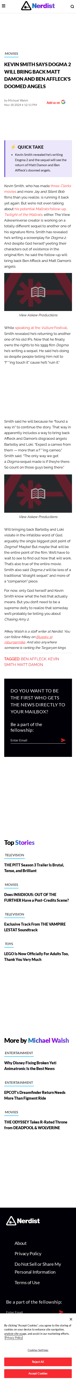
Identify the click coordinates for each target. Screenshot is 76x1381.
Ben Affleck (33, 659)
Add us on (52, 103)
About (21, 1243)
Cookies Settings (38, 1350)
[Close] (71, 1319)
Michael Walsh (18, 100)
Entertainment (19, 1053)
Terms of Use (27, 1282)
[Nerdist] (38, 6)
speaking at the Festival (41, 328)
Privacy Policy (28, 1253)
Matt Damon (30, 665)
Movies (11, 53)
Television (14, 855)
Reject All (38, 1361)
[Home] (23, 1224)
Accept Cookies (38, 1373)
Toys (9, 944)
